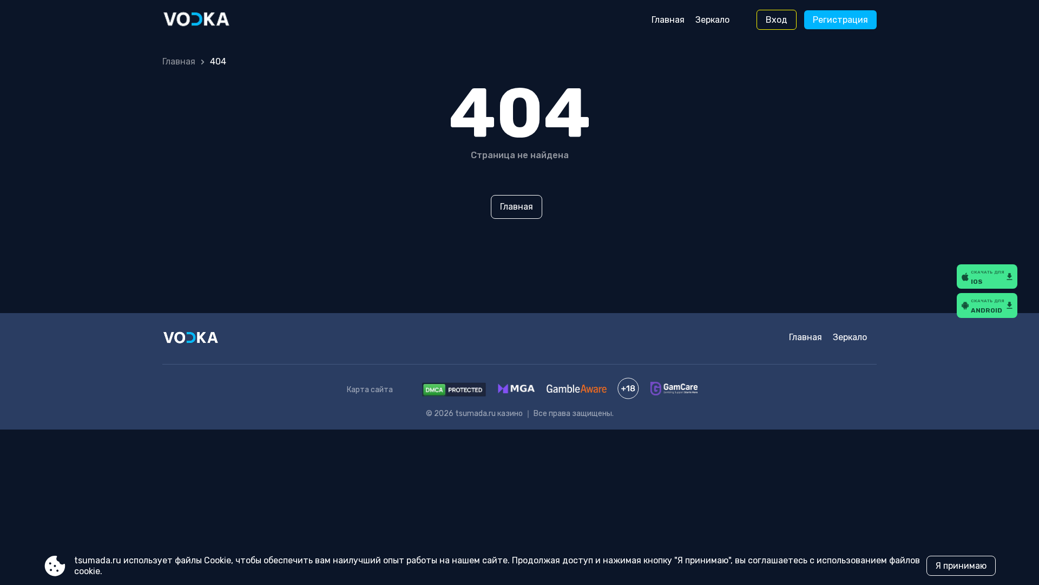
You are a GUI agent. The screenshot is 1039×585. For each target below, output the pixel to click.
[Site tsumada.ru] (207, 20)
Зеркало (712, 20)
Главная (668, 20)
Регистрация (840, 20)
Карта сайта (370, 389)
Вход (776, 20)
